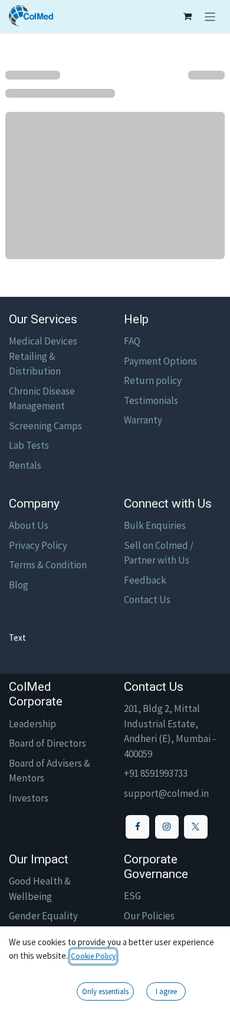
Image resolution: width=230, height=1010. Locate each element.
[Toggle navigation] (210, 16)
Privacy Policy (38, 545)
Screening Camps (45, 425)
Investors (28, 798)
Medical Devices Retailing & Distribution (43, 356)
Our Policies (149, 915)
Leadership (32, 723)
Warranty (143, 419)
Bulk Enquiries (155, 525)
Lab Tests (29, 445)
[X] (196, 827)
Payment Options (160, 361)
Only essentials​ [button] (105, 991)
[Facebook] (137, 827)
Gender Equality (43, 915)
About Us (28, 525)
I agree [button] (166, 991)
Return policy (153, 380)
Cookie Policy (93, 956)
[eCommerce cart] (187, 16)
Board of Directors (47, 743)
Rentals (25, 465)
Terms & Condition (48, 564)
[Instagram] (167, 827)
